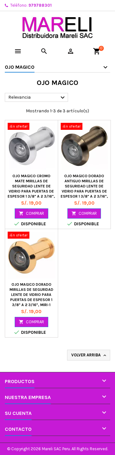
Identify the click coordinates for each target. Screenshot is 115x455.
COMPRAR (31, 213)
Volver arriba (89, 355)
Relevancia (37, 98)
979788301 (40, 5)
